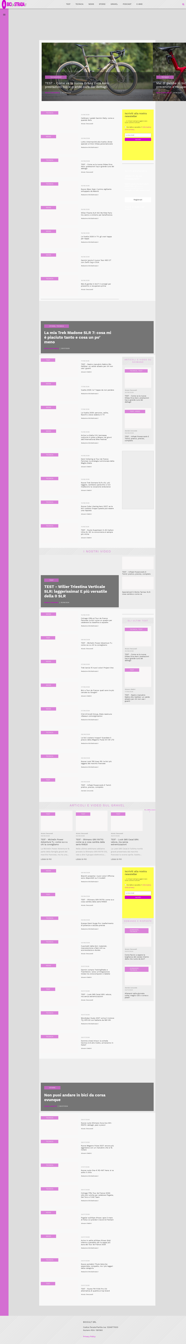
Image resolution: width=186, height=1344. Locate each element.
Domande (134, 930)
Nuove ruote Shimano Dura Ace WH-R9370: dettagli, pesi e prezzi (96, 1124)
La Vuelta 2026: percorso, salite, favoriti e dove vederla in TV (94, 414)
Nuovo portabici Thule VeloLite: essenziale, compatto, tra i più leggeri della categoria (97, 1266)
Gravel (114, 4)
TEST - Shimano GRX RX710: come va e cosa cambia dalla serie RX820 (90, 842)
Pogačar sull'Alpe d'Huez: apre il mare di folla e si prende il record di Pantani (97, 1219)
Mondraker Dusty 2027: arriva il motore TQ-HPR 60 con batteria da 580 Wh (97, 1019)
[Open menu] (4, 15)
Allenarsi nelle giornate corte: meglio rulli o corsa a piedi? (136, 995)
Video (137, 411)
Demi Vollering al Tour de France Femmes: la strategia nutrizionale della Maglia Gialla (97, 461)
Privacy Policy (89, 1336)
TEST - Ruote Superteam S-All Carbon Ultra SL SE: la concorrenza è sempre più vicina (97, 532)
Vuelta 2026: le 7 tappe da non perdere (97, 390)
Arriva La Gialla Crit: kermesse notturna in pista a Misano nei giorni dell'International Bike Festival (96, 437)
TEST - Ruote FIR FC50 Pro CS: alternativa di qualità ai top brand (95, 1290)
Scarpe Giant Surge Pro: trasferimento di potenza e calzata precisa (97, 924)
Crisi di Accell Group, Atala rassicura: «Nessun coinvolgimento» (96, 715)
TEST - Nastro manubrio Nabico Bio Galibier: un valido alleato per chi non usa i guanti (97, 366)
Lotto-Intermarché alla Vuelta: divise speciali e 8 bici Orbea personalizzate (97, 143)
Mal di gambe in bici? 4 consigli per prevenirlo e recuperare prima (96, 285)
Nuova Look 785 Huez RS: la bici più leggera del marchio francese (96, 762)
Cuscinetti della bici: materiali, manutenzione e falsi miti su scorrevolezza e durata (94, 948)
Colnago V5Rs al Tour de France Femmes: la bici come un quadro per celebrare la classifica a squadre (96, 620)
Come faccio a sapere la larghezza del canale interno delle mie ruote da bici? (137, 957)
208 (148, 810)
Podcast (127, 4)
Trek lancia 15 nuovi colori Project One (97, 668)
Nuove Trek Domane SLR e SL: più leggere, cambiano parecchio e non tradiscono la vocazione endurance (96, 485)
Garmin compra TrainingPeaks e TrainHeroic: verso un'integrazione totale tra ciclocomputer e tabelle (95, 972)
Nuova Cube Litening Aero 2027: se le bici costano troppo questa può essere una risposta (97, 508)
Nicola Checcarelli (131, 390)
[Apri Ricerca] (183, 4)
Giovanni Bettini (130, 689)
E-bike (139, 4)
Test (68, 4)
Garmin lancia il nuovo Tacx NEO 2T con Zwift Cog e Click (96, 261)
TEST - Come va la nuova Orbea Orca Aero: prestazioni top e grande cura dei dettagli (77, 85)
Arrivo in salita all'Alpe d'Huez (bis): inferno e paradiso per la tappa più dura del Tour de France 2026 (96, 1242)
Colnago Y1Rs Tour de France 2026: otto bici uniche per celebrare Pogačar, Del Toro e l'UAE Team (97, 1195)
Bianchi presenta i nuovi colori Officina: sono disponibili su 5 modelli (97, 877)
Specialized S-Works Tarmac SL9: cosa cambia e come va (136, 593)
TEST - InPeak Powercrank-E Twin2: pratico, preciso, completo (137, 439)
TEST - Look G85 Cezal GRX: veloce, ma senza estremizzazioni (125, 842)
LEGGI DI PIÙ (46, 859)
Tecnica (79, 4)
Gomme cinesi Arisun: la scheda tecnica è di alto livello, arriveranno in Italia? (97, 1043)
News (91, 4)
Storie (102, 4)
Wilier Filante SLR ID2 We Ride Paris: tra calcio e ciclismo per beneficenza (96, 214)
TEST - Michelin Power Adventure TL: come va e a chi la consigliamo (96, 644)
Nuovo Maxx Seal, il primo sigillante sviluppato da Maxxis (96, 190)
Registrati (138, 200)
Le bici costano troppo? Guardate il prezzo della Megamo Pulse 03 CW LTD (97, 739)
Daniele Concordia (131, 431)
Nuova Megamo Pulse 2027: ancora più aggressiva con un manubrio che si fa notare (97, 1148)
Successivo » (152, 810)
